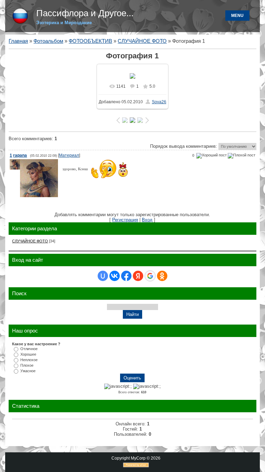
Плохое (26, 365)
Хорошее (28, 354)
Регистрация (125, 219)
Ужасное (28, 371)
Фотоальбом (48, 41)
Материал (69, 155)
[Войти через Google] (150, 275)
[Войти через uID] (103, 276)
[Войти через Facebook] (126, 276)
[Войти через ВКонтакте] (114, 276)
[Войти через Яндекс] (138, 276)
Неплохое (29, 360)
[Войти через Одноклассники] (162, 276)
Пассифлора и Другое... (85, 13)
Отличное (29, 349)
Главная (18, 41)
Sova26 (159, 101)
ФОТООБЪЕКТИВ (90, 41)
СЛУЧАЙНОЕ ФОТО (142, 41)
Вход (147, 219)
